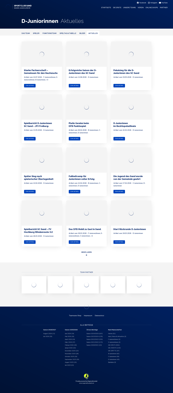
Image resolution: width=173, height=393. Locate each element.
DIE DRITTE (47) (113, 351)
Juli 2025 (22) (69, 365)
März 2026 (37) (70, 342)
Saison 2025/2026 (71, 330)
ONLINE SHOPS (152, 7)
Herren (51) (112, 334)
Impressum (88, 315)
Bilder (82, 33)
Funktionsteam (49, 33)
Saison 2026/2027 (49, 330)
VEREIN (141, 7)
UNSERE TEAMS (129, 7)
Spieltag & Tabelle (68, 33)
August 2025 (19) (71, 362)
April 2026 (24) (70, 339)
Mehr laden (86, 252)
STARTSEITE (106, 7)
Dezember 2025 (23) (72, 351)
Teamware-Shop (75, 315)
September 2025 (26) (72, 359)
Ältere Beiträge (92, 330)
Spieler (36, 33)
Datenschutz (99, 315)
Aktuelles (93, 33)
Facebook (142, 3)
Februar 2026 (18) (71, 345)
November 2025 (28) (72, 354)
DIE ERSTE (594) (114, 345)
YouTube (165, 3)
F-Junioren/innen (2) (114, 339)
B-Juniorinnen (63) (113, 354)
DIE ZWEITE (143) (114, 348)
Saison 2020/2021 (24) (94, 345)
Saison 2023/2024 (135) (94, 336)
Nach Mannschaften (115, 330)
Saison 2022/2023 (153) (94, 339)
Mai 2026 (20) (69, 336)
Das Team (26, 33)
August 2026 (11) (49, 334)
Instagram (153, 3)
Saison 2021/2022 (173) (94, 342)
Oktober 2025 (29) (71, 357)
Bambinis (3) (112, 362)
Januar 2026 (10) (70, 348)
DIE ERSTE (117, 7)
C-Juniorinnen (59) (113, 357)
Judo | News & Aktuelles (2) (117, 336)
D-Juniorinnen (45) (113, 359)
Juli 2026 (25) (47, 336)
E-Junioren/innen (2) (114, 342)
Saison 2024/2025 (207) (94, 334)
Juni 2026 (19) (69, 334)
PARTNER (164, 7)
